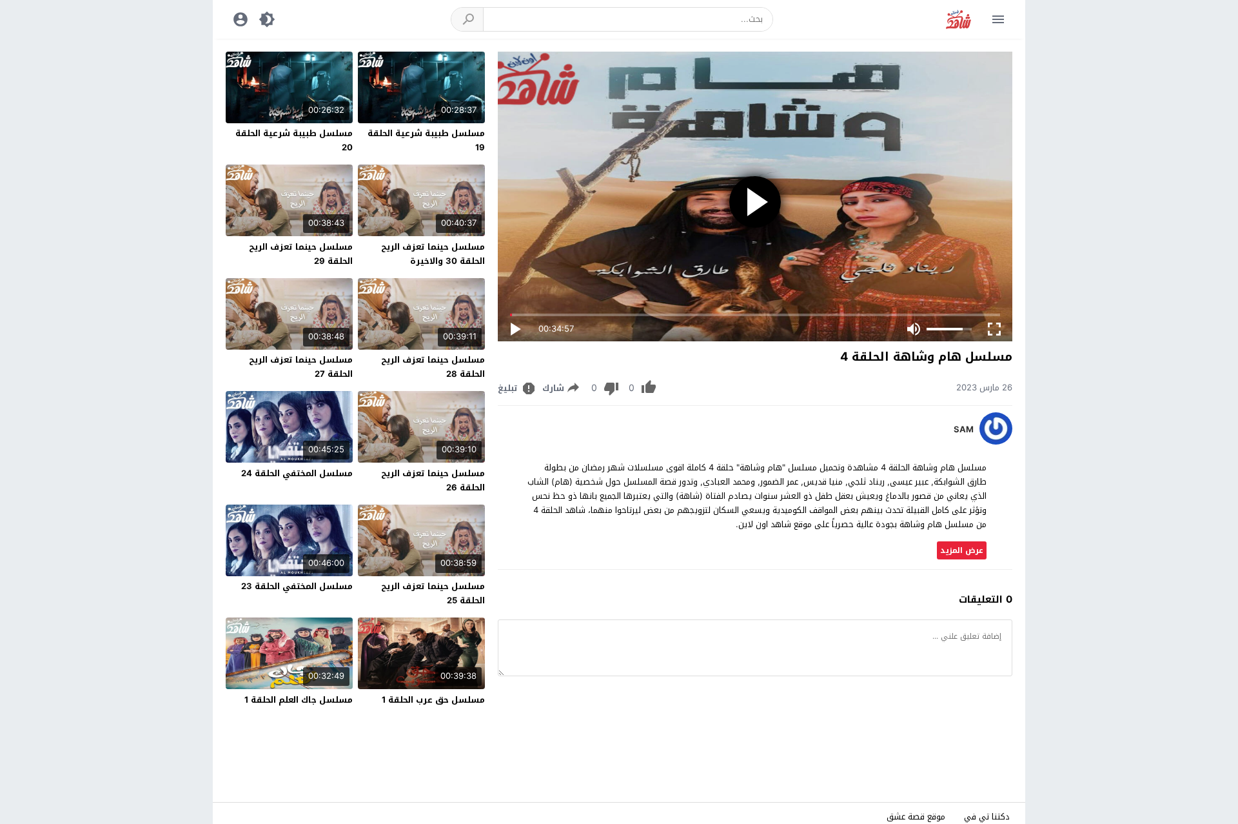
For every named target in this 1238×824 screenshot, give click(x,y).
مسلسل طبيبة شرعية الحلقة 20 (294, 140)
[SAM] (995, 442)
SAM (964, 429)
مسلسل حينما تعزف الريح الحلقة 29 (301, 254)
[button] (467, 19)
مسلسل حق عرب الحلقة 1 (433, 700)
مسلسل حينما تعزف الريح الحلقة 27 (301, 367)
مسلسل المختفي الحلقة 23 (297, 586)
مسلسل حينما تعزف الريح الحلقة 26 (433, 480)
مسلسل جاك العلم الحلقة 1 (298, 700)
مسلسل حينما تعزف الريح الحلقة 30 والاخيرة (433, 254)
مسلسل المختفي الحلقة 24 (297, 473)
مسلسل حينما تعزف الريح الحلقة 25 (433, 593)
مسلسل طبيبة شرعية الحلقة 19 (426, 140)
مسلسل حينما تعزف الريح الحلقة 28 (433, 367)
